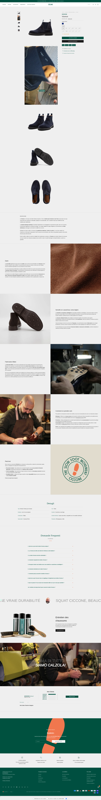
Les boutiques (65, 778)
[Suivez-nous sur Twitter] (5, 787)
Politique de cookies (6, 778)
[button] (64, 14)
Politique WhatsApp (6, 780)
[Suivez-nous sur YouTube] (16, 787)
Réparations (22, 4)
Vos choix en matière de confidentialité (56, 798)
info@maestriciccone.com (7, 771)
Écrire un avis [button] (72, 696)
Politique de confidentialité (7, 776)
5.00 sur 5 (32, 696)
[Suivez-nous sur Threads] (11, 787)
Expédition (89, 778)
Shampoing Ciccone (80, 417)
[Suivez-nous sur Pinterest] (14, 787)
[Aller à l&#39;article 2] (18, 17)
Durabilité (64, 776)
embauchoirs (64, 424)
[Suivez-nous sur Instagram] (8, 787)
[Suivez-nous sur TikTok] (19, 787)
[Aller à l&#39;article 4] (18, 26)
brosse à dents (68, 416)
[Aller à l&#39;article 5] (18, 30)
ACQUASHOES (86, 420)
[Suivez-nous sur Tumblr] (27, 787)
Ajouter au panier (73, 37)
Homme (4, 4)
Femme (9, 4)
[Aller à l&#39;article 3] (18, 22)
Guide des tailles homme (91, 774)
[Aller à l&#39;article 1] (18, 13)
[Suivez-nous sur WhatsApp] (24, 787)
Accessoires (15, 4)
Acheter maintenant (72, 41)
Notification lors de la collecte (40, 798)
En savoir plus (60, 630)
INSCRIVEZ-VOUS (58, 741)
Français (89, 4)
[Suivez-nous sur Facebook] (3, 787)
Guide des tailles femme (91, 776)
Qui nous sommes (31, 4)
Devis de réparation (42, 781)
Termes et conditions (90, 783)
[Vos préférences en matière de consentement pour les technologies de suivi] (1, 600)
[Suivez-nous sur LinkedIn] (22, 787)
